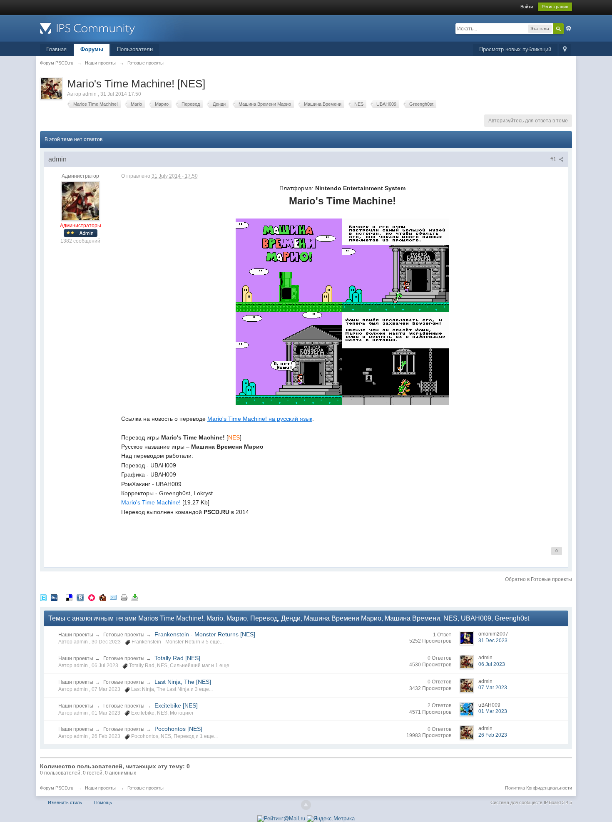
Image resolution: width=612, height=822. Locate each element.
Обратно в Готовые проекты (538, 579)
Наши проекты (75, 635)
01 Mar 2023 (492, 711)
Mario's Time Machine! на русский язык (259, 418)
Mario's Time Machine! (151, 502)
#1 (553, 159)
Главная (56, 49)
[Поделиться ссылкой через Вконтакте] (80, 597)
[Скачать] (135, 597)
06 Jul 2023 (491, 664)
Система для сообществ (516, 802)
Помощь (103, 802)
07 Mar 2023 (492, 687)
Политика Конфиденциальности (538, 787)
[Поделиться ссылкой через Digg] (54, 597)
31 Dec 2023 (493, 640)
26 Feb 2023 (492, 735)
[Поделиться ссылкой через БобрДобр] (102, 597)
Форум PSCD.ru (56, 787)
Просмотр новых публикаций (515, 49)
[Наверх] (306, 805)
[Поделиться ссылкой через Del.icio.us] (69, 597)
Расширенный (568, 28)
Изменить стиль (65, 802)
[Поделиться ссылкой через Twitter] (43, 597)
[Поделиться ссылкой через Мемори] (91, 597)
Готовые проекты (123, 635)
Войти (526, 6)
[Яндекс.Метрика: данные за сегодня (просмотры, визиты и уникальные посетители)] (331, 818)
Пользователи (135, 49)
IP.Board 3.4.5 (558, 802)
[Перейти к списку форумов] (114, 28)
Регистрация (555, 6)
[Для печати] (124, 597)
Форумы (91, 49)
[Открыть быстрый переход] (565, 50)
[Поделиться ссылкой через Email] (113, 597)
